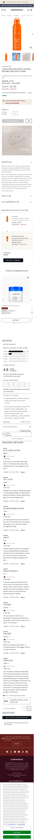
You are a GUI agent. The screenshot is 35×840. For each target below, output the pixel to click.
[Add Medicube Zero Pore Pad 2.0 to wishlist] (28, 278)
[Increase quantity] (15, 113)
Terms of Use (21, 824)
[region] (17, 811)
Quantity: (5, 109)
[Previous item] (3, 299)
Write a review (6, 83)
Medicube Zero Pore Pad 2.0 (11, 305)
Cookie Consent (17, 773)
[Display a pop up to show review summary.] (14, 310)
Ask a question (16, 83)
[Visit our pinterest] (27, 752)
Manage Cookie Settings (17, 827)
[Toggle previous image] (1, 34)
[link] (28, 10)
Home (3, 15)
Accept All (16, 837)
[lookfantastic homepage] (17, 10)
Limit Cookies (16, 832)
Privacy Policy (12, 824)
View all (30, 92)
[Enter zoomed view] (30, 47)
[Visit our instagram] (15, 752)
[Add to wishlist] (29, 121)
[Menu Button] (2, 10)
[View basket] (31, 10)
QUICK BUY (16, 320)
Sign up (16, 744)
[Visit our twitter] (11, 752)
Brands (9, 15)
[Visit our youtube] (19, 752)
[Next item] (31, 299)
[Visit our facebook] (7, 752)
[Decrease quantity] (4, 113)
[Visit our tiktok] (23, 752)
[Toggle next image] (32, 34)
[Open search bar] (5, 10)
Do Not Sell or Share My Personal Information (17, 775)
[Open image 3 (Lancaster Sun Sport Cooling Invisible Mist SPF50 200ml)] (26, 57)
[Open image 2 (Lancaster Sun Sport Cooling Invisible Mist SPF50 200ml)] (16, 57)
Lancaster (16, 15)
